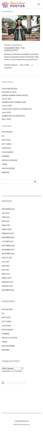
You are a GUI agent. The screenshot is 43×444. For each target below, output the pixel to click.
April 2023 (6, 225)
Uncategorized (8, 168)
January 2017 (7, 286)
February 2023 (8, 233)
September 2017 (8, 254)
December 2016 (8, 290)
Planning (5, 156)
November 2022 (8, 237)
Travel (4, 164)
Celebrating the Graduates (14, 49)
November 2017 (8, 250)
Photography (7, 152)
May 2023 (5, 221)
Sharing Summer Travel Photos (15, 95)
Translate (18, 371)
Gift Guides (6, 144)
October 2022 (7, 241)
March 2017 (7, 278)
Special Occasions (17, 45)
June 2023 (6, 217)
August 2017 (7, 258)
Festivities (7, 45)
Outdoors (6, 148)
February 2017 (8, 282)
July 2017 (5, 262)
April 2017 (6, 274)
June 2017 (6, 266)
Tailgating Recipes (9, 89)
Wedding (5, 172)
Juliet (27, 421)
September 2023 (8, 209)
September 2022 (8, 245)
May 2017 (5, 270)
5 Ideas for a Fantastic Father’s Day (17, 109)
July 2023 (5, 213)
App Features (7, 132)
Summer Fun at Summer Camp (14, 102)
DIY (3, 136)
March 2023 (7, 229)
